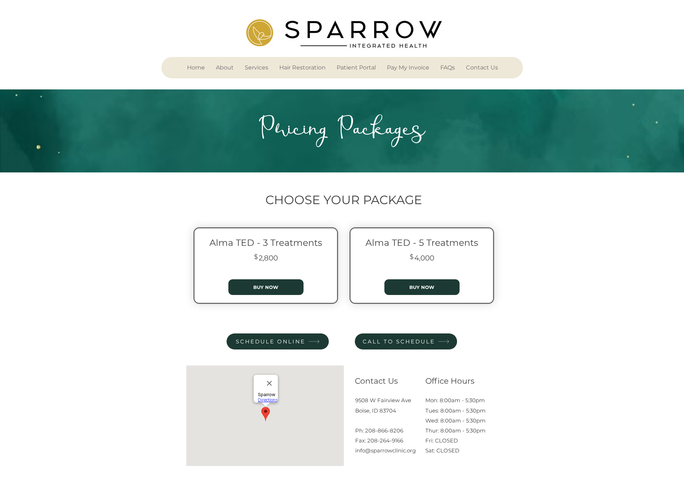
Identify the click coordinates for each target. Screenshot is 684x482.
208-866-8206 (384, 430)
